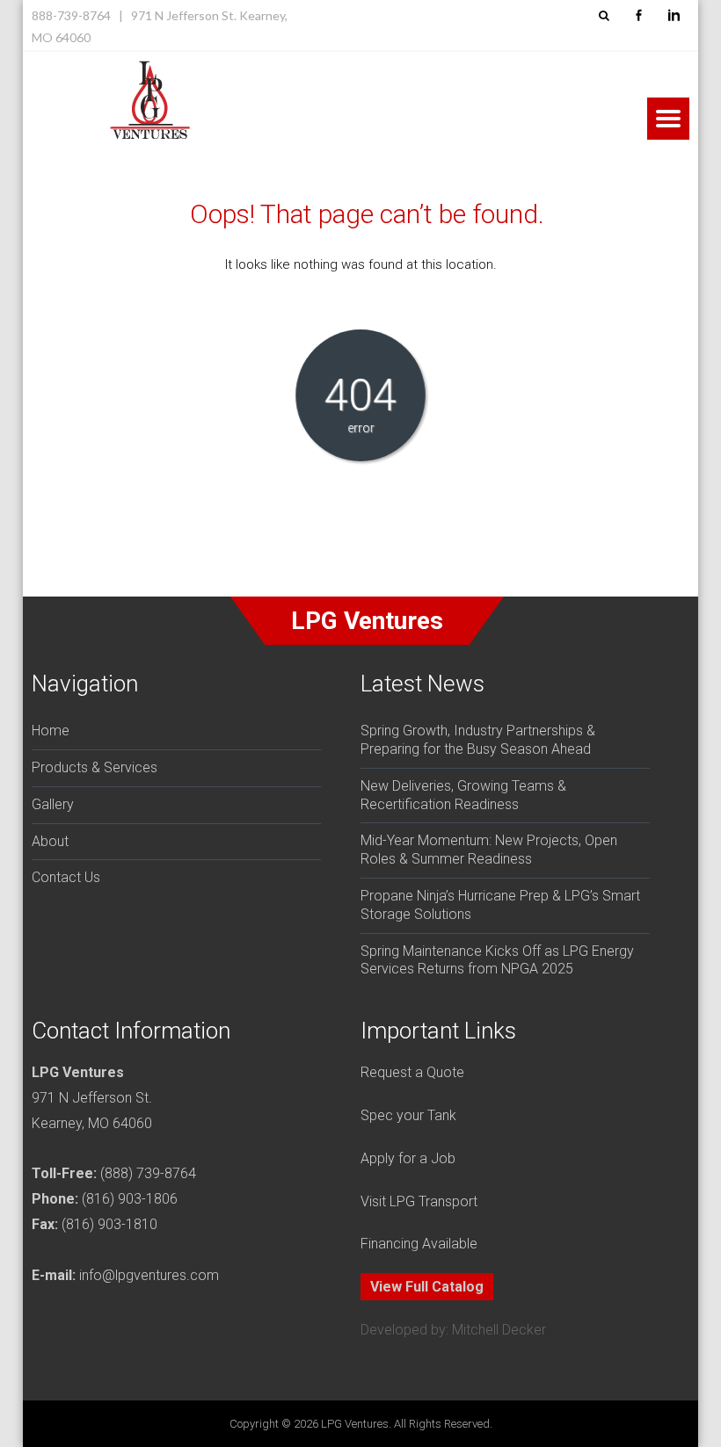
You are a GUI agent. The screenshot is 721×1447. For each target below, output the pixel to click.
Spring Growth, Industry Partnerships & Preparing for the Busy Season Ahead (477, 739)
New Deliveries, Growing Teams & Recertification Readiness (463, 795)
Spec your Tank (408, 1115)
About (50, 841)
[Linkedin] (673, 16)
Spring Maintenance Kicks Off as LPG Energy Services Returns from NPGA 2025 (497, 960)
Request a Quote (412, 1072)
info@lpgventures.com (149, 1275)
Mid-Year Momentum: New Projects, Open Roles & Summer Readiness (488, 849)
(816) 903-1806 (130, 1198)
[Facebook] (638, 16)
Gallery (53, 804)
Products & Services (94, 767)
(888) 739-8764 (148, 1173)
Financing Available (418, 1243)
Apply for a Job (407, 1158)
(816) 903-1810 (109, 1224)
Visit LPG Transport (418, 1201)
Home (50, 730)
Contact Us (66, 877)
